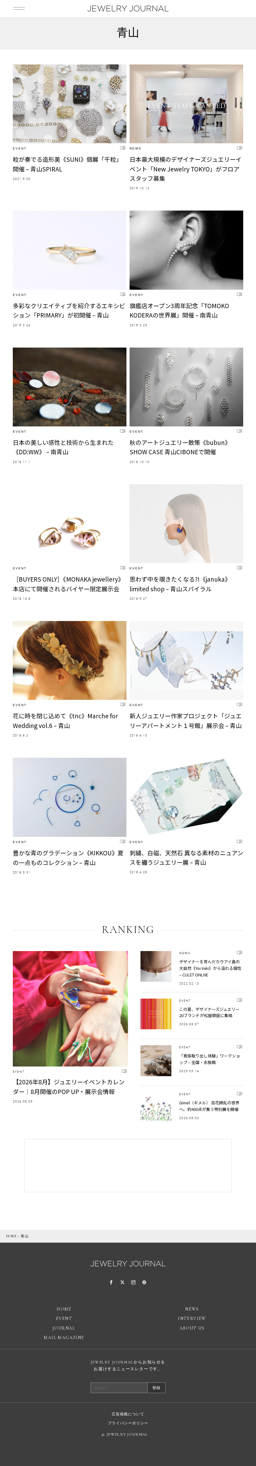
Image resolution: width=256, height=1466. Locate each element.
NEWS (135, 148)
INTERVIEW (192, 1318)
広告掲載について (128, 1414)
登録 (156, 1388)
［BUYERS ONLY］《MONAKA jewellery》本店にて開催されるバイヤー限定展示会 (68, 584)
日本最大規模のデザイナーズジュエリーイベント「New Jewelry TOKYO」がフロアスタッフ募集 (186, 168)
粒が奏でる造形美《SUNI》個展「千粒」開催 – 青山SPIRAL (67, 164)
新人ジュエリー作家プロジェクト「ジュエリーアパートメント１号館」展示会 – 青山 (186, 720)
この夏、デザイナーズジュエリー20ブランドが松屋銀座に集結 (209, 1012)
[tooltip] (111, 1282)
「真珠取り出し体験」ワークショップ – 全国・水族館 (209, 1059)
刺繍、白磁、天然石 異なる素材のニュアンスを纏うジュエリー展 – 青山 (186, 857)
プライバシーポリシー (128, 1423)
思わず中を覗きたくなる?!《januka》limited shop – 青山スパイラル (180, 584)
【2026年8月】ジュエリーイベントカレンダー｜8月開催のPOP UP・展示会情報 (69, 1086)
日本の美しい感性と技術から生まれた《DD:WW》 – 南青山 (63, 447)
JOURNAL (64, 1328)
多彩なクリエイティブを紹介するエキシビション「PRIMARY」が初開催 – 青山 (69, 310)
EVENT (20, 148)
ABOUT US (192, 1328)
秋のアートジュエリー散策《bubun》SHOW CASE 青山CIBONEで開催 (180, 447)
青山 (24, 1236)
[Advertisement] (128, 1165)
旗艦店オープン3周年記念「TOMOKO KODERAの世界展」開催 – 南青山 (179, 310)
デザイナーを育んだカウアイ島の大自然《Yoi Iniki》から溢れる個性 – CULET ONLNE (210, 968)
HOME (11, 1236)
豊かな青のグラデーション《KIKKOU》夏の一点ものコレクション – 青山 (68, 857)
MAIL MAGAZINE (64, 1337)
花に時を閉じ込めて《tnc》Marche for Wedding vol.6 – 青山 (65, 720)
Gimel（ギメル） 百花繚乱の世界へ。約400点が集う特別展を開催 (209, 1106)
